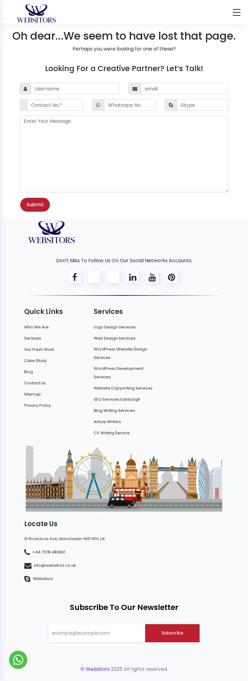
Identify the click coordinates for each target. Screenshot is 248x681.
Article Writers (107, 422)
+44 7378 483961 (48, 552)
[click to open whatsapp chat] (18, 659)
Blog (28, 372)
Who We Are (36, 327)
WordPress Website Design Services (120, 353)
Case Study (35, 360)
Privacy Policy (37, 405)
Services (32, 338)
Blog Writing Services (114, 410)
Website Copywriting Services (123, 388)
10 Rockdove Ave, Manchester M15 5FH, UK (64, 539)
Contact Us (35, 383)
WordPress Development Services (118, 373)
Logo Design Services (115, 327)
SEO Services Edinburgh (117, 399)
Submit (35, 204)
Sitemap (32, 394)
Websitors (43, 579)
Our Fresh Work (39, 349)
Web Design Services (114, 338)
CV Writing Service (112, 433)
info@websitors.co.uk (55, 565)
